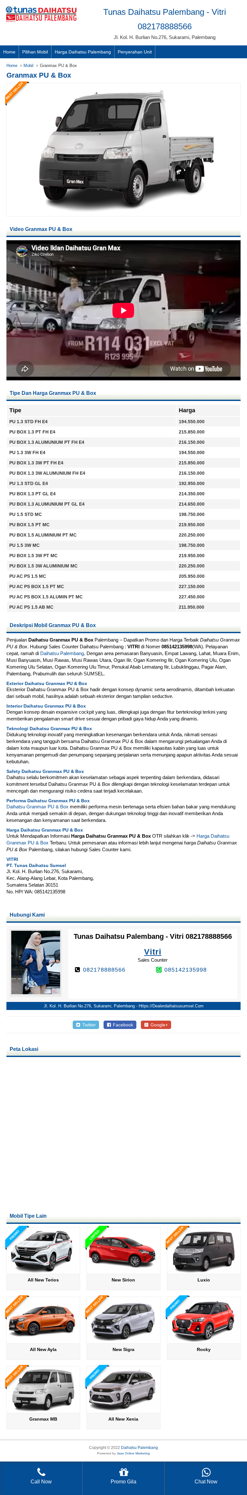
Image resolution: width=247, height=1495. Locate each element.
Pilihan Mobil (35, 51)
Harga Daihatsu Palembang (83, 51)
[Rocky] (203, 1341)
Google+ (158, 1024)
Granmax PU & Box (38, 75)
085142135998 (185, 970)
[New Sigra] (123, 1341)
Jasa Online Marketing (133, 1453)
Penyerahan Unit (135, 51)
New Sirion (123, 1279)
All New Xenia (123, 1419)
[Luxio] (203, 1271)
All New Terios (43, 1279)
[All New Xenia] (123, 1410)
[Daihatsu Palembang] (41, 22)
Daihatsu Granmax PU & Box (37, 806)
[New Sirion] (123, 1271)
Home (9, 51)
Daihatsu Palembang (62, 653)
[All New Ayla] (43, 1341)
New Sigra (123, 1349)
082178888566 (104, 970)
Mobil (28, 65)
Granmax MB (43, 1419)
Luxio (203, 1279)
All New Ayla (43, 1349)
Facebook (122, 1024)
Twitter (88, 1024)
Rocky (204, 1349)
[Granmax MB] (43, 1410)
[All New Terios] (43, 1271)
